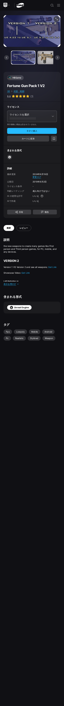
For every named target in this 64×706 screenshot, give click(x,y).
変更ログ (37, 177)
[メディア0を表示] (23, 57)
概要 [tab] (9, 228)
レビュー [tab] (24, 228)
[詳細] (42, 196)
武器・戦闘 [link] (19, 91)
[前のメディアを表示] (6, 57)
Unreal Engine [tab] (21, 307)
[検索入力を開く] (52, 5)
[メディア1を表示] (49, 57)
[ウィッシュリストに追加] (54, 139)
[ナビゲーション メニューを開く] (58, 5)
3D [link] (8, 91)
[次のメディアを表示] (57, 57)
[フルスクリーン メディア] (57, 19)
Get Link (52, 267)
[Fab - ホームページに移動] (20, 5)
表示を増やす (10, 284)
